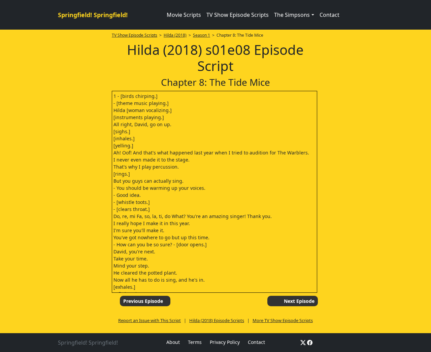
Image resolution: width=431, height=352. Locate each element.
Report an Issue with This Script (149, 320)
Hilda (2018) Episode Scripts (216, 320)
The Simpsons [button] (292, 15)
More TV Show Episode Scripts (283, 320)
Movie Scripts (184, 15)
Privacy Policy (225, 342)
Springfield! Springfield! (93, 15)
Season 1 (201, 35)
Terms (195, 342)
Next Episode (299, 301)
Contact (329, 15)
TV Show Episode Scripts (237, 15)
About (173, 342)
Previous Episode (143, 301)
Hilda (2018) (175, 35)
